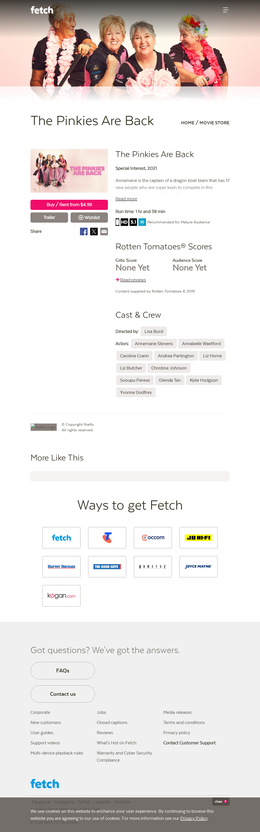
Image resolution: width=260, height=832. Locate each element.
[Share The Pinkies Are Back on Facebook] (84, 231)
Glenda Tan (170, 380)
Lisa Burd (153, 331)
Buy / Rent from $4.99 (69, 204)
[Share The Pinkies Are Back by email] (104, 231)
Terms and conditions (184, 722)
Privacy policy (176, 732)
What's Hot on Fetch (116, 742)
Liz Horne (212, 355)
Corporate (40, 712)
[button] (61, 537)
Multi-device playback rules (56, 753)
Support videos (45, 742)
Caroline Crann (134, 355)
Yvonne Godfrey (136, 392)
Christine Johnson (169, 368)
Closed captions (112, 722)
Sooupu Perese (135, 380)
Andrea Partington (176, 355)
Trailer (49, 217)
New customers (45, 722)
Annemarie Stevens (154, 343)
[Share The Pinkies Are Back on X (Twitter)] (94, 231)
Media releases (177, 712)
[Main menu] (226, 10)
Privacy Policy (193, 818)
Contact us (63, 694)
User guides (41, 732)
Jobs (101, 712)
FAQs (62, 670)
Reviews (105, 732)
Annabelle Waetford (201, 343)
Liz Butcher (131, 368)
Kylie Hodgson (204, 380)
